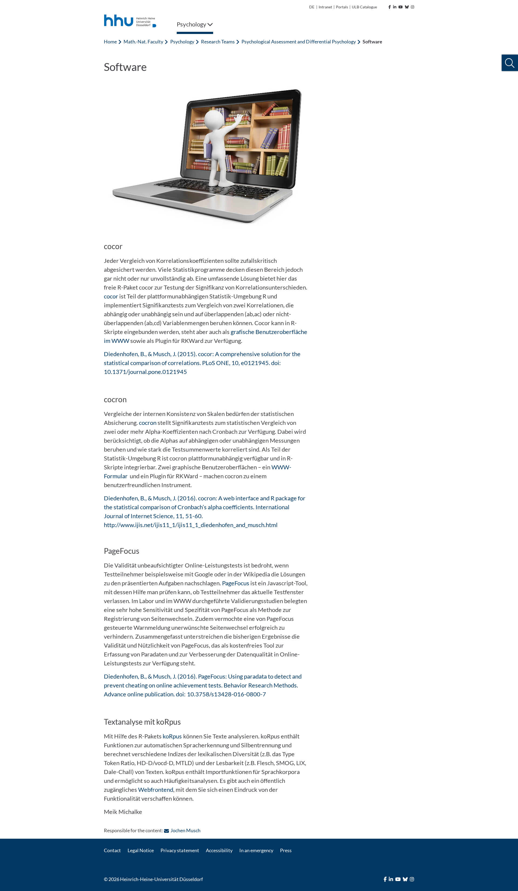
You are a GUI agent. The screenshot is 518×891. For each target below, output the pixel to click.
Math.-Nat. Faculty (143, 41)
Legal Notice (141, 850)
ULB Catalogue (364, 7)
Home (110, 41)
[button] (510, 63)
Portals (342, 7)
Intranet (325, 7)
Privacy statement (180, 850)
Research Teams (218, 41)
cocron (147, 422)
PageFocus (235, 583)
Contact (112, 850)
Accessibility (219, 850)
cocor (111, 296)
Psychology (182, 41)
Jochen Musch (185, 830)
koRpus (172, 736)
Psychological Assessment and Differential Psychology (298, 41)
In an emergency (256, 850)
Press (286, 850)
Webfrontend (155, 789)
